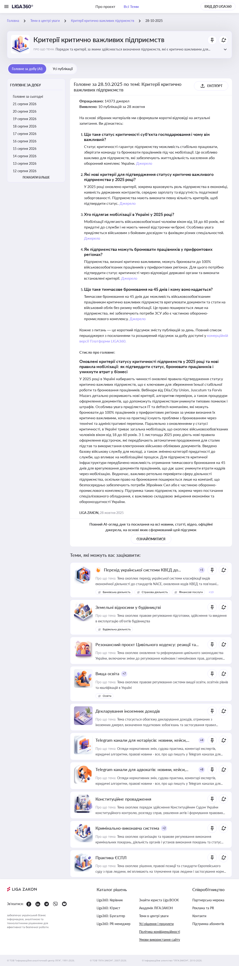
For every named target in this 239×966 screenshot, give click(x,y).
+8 (201, 769)
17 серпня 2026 (24, 134)
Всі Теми (131, 6)
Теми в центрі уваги (154, 916)
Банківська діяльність (116, 592)
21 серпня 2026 (24, 104)
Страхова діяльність (155, 592)
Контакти (199, 916)
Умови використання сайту (159, 940)
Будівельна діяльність (117, 629)
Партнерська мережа (208, 900)
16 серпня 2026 (24, 141)
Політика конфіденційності (159, 932)
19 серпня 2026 (24, 119)
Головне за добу (25, 85)
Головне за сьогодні (28, 96)
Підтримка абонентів (208, 924)
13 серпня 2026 (24, 163)
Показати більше (36, 177)
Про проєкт (105, 6)
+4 (201, 740)
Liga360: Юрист (108, 908)
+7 (124, 673)
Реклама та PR (203, 908)
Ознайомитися (151, 539)
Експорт (214, 86)
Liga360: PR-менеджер (113, 924)
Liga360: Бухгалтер (111, 916)
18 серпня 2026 (24, 126)
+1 (201, 570)
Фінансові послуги (191, 592)
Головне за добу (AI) (27, 69)
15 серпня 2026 (24, 149)
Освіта (107, 696)
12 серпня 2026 (24, 171)
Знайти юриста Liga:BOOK (159, 900)
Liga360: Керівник (110, 900)
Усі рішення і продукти (156, 924)
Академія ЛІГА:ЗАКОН (156, 908)
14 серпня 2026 (24, 156)
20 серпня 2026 (24, 111)
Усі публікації (63, 69)
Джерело (144, 163)
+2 (164, 828)
